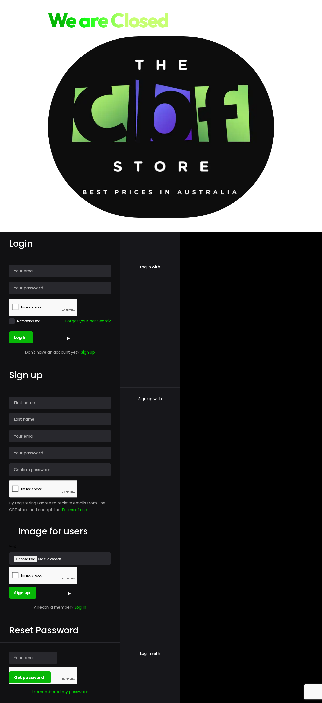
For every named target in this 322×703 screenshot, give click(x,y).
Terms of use (74, 510)
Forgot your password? (88, 321)
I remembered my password (60, 692)
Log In (80, 607)
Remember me (28, 321)
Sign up (88, 352)
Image (13, 546)
